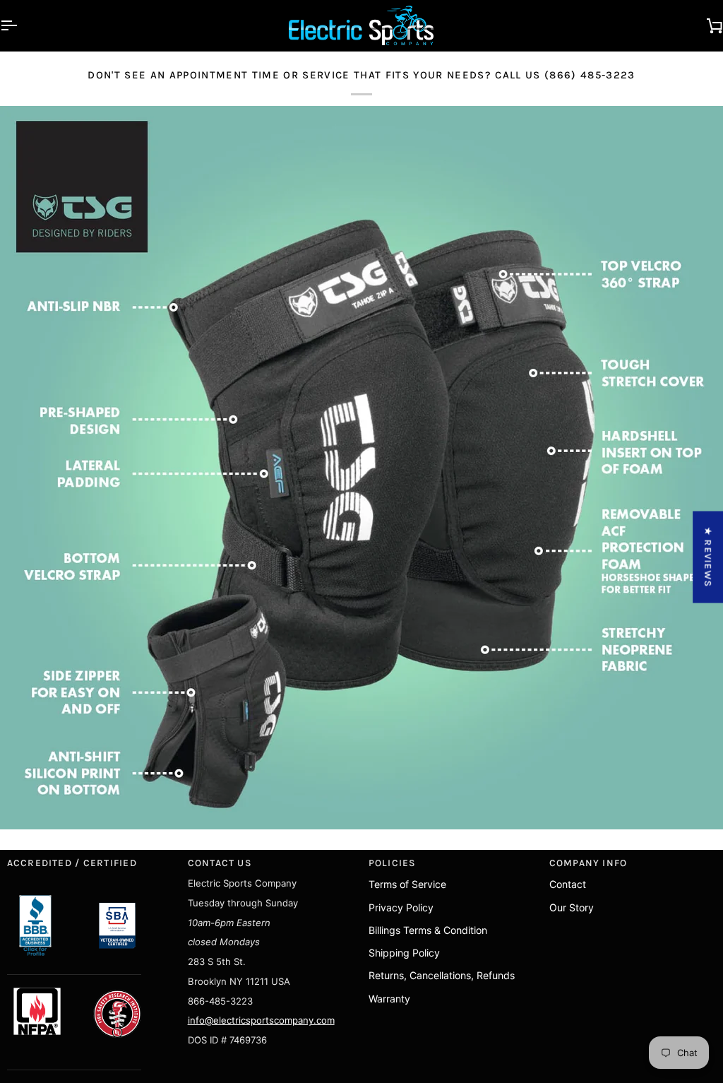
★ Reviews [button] (708, 556)
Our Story (571, 907)
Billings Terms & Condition (428, 930)
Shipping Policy (404, 953)
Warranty (389, 999)
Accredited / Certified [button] (72, 862)
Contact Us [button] (220, 862)
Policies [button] (393, 862)
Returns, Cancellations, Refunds (442, 975)
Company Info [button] (588, 862)
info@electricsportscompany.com (261, 1020)
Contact (567, 884)
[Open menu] (21, 25)
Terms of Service (407, 884)
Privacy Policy (401, 907)
